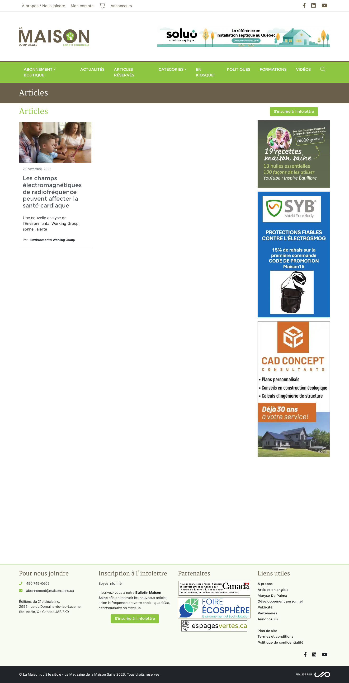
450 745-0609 (38, 583)
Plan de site (267, 631)
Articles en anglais (273, 590)
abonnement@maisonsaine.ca (50, 591)
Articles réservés (124, 72)
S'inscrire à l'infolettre (294, 111)
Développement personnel (280, 601)
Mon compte (82, 5)
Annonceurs (268, 619)
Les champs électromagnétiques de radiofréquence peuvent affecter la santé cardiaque (52, 192)
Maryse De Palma (272, 596)
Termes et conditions (275, 636)
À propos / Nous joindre (43, 5)
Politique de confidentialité (280, 642)
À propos (265, 584)
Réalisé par (304, 674)
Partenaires (267, 613)
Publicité (265, 607)
